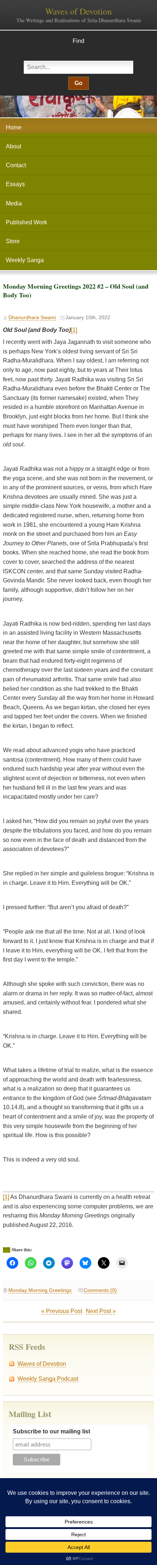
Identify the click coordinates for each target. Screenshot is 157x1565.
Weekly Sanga (25, 260)
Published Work (26, 222)
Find (78, 41)
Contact (16, 165)
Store (13, 241)
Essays (15, 184)
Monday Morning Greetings (40, 1290)
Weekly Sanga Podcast (48, 1379)
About (13, 146)
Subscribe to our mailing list (51, 1431)
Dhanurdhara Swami (32, 317)
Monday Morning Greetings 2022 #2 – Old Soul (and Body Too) (76, 290)
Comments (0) (100, 1290)
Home (14, 127)
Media (14, 203)
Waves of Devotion (78, 11)
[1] (74, 330)
